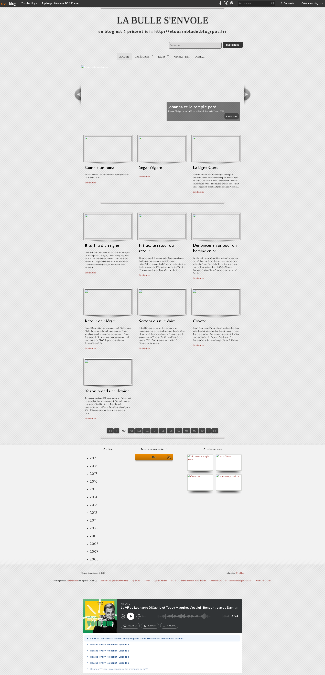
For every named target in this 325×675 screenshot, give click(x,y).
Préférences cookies (263, 580)
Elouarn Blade (72, 580)
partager (152, 626)
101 (131, 430)
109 (194, 430)
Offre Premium (216, 580)
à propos (171, 626)
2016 (93, 481)
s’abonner (132, 626)
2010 (94, 528)
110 (202, 430)
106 (171, 430)
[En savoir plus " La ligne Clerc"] (216, 159)
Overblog (240, 572)
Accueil (124, 56)
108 (186, 430)
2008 (94, 544)
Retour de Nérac (100, 321)
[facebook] (220, 3)
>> (214, 430)
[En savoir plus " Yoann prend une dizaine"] (108, 383)
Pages (160, 56)
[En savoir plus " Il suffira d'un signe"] (108, 237)
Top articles (135, 580)
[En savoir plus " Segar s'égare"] (162, 159)
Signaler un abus (161, 580)
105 (163, 430)
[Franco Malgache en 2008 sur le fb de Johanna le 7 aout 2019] (201, 459)
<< (110, 430)
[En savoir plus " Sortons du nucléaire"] (162, 313)
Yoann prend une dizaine (107, 391)
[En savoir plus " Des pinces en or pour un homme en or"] (216, 237)
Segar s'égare (150, 167)
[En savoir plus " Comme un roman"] (108, 159)
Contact (200, 56)
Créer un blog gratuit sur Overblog (114, 580)
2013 (93, 505)
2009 (94, 536)
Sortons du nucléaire (157, 321)
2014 (93, 497)
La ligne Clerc (205, 167)
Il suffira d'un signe (102, 245)
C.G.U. (174, 580)
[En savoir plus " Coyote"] (216, 313)
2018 (93, 466)
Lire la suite (231, 116)
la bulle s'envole (162, 20)
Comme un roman (101, 167)
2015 (93, 489)
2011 (93, 520)
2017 (93, 474)
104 (155, 430)
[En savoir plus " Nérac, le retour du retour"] (162, 237)
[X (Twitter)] (226, 3)
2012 (93, 513)
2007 (94, 551)
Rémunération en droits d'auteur (193, 580)
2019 (93, 458)
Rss (154, 457)
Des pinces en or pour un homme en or (215, 248)
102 (139, 430)
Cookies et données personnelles (238, 580)
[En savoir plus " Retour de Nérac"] (108, 313)
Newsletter (181, 56)
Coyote (199, 321)
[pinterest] (231, 3)
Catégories (141, 56)
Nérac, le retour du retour (156, 248)
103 (147, 430)
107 (178, 430)
